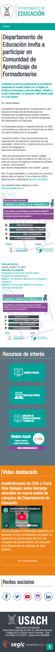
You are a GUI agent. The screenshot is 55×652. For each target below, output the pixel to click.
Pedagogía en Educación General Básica (20, 273)
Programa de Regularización (14, 276)
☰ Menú (6, 27)
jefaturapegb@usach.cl (12, 188)
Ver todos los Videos (27, 561)
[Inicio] (26, 11)
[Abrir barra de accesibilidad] (49, 646)
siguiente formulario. (38, 179)
